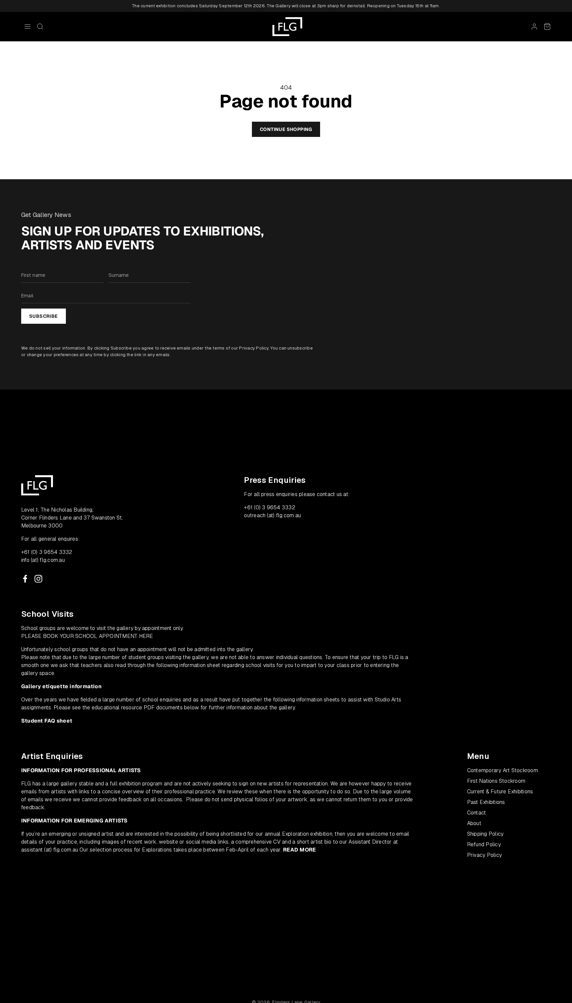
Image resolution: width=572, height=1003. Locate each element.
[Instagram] (38, 579)
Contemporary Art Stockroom (502, 770)
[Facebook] (25, 579)
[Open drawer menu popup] (27, 26)
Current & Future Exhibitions (500, 791)
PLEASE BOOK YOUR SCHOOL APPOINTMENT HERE (87, 636)
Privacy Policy (253, 348)
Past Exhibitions (486, 802)
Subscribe (43, 316)
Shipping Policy (485, 833)
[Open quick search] (40, 26)
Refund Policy (484, 844)
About (474, 823)
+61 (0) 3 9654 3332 (46, 552)
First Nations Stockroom (496, 780)
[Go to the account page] (534, 26)
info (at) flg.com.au (43, 560)
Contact (476, 812)
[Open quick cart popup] (547, 26)
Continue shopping (286, 129)
